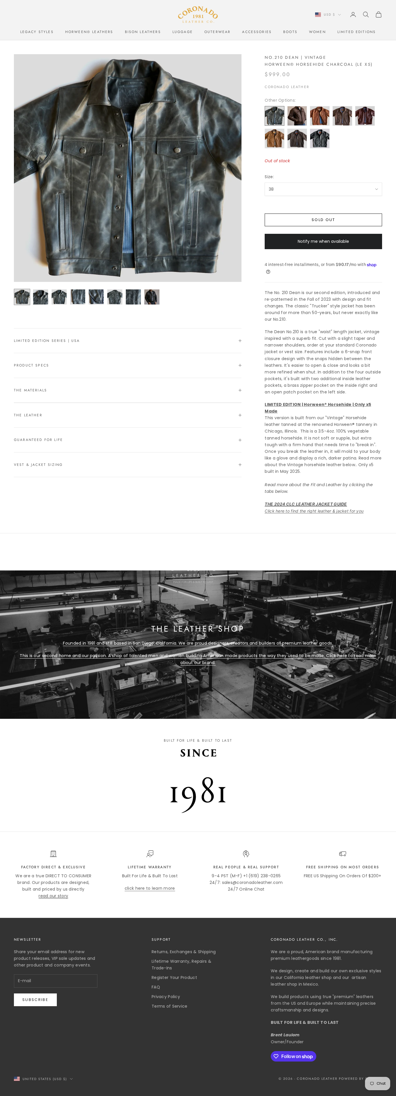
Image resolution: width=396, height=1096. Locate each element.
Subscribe (35, 999)
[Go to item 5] (96, 297)
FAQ (156, 987)
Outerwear (217, 31)
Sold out (323, 220)
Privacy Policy (166, 997)
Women (317, 31)
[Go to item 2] (40, 297)
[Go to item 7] (133, 297)
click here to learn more (150, 888)
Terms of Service (169, 1006)
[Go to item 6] (115, 297)
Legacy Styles (37, 31)
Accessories (257, 31)
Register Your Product (174, 977)
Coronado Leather (287, 87)
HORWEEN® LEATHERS (89, 31)
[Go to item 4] (78, 297)
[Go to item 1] (22, 297)
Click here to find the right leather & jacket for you (314, 510)
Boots (290, 31)
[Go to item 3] (59, 297)
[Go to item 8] (152, 297)
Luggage (182, 31)
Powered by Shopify (360, 1078)
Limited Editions (356, 31)
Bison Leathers (143, 31)
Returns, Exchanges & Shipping (184, 952)
